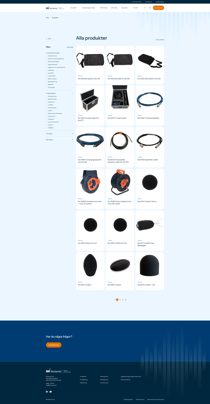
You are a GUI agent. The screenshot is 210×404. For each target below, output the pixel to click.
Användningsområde (89, 7)
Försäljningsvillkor (128, 399)
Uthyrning (114, 8)
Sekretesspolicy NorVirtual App (155, 399)
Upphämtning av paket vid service (131, 376)
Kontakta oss (158, 8)
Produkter (74, 7)
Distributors (104, 376)
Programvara (84, 379)
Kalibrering (103, 8)
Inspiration (125, 7)
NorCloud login (137, 2)
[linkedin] (47, 391)
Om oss (135, 8)
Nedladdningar (160, 2)
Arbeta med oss (125, 379)
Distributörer (148, 2)
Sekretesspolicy (140, 399)
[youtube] (51, 391)
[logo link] (55, 7)
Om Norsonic (104, 383)
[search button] (150, 8)
